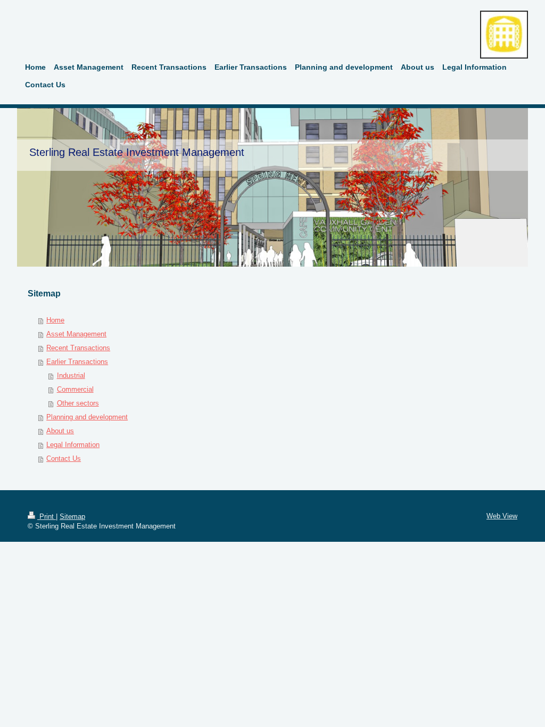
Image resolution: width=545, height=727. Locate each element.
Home (55, 320)
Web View (501, 516)
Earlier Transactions (77, 362)
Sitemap (72, 517)
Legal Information (73, 445)
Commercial (75, 389)
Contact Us (63, 458)
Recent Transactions (78, 348)
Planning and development (87, 417)
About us (60, 431)
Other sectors (78, 403)
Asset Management (76, 334)
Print (46, 517)
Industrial (71, 375)
